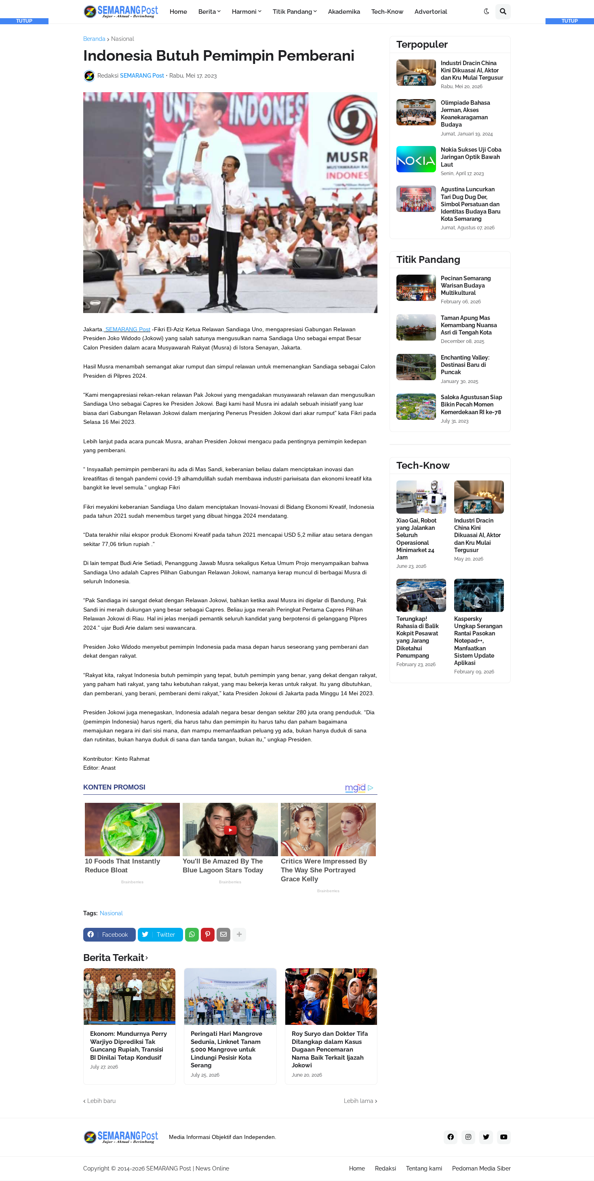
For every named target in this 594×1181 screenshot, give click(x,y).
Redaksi (385, 1168)
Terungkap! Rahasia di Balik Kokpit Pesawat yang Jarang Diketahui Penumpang (417, 637)
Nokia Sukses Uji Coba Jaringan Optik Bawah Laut (471, 156)
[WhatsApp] (192, 935)
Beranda (94, 39)
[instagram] (468, 1137)
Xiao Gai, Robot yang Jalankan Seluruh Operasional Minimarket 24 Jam (416, 539)
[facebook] (450, 1137)
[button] (486, 11)
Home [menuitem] (178, 11)
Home (357, 1168)
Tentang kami (424, 1168)
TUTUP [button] (24, 21)
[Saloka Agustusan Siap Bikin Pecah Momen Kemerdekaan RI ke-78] (416, 407)
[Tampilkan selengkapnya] (239, 935)
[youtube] (504, 1137)
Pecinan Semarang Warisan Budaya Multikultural (466, 285)
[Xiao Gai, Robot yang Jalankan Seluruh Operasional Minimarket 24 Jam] (421, 497)
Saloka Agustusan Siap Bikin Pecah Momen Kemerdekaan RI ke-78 (471, 404)
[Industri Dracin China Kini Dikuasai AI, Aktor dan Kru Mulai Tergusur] (416, 72)
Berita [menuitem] (207, 11)
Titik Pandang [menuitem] (292, 11)
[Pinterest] (208, 935)
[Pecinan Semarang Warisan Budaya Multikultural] (416, 288)
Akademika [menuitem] (344, 11)
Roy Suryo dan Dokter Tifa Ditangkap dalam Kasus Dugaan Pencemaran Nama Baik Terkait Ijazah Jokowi (330, 1049)
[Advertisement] (24, 145)
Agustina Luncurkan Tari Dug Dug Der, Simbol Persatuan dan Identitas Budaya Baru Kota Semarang (471, 204)
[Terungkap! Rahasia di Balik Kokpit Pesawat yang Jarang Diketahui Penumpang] (421, 595)
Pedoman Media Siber (481, 1168)
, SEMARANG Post (126, 329)
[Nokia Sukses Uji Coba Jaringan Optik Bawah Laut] (416, 159)
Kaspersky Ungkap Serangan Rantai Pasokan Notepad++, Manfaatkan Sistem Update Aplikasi (478, 641)
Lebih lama (358, 1101)
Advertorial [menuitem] (431, 11)
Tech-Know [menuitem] (387, 11)
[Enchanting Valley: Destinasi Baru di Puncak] (416, 367)
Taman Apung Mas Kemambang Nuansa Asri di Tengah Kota (469, 325)
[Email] (223, 935)
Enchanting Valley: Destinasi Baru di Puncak (465, 364)
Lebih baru (101, 1101)
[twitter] (486, 1137)
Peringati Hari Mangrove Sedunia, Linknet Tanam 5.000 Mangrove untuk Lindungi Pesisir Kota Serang (226, 1049)
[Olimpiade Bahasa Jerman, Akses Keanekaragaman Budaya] (416, 112)
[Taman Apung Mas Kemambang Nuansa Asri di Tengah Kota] (416, 327)
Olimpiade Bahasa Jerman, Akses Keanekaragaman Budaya (465, 113)
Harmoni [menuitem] (244, 11)
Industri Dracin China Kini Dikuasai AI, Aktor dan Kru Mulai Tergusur (472, 70)
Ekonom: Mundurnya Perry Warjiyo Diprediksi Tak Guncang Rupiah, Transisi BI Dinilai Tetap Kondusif (128, 1045)
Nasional (122, 39)
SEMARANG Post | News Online (187, 1168)
